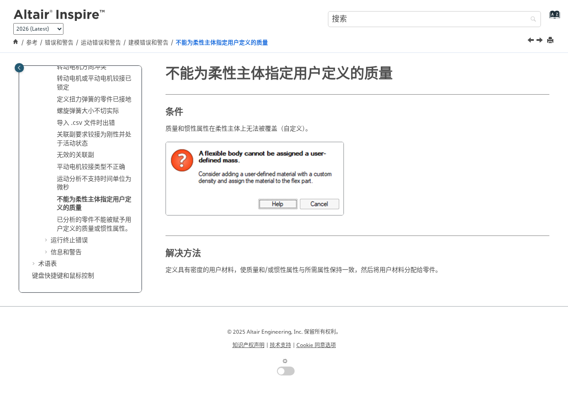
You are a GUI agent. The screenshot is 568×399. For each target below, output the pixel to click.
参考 (32, 43)
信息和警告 (66, 251)
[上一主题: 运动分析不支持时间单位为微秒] (531, 41)
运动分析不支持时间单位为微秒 (94, 183)
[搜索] (531, 19)
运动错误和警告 (101, 43)
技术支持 (280, 345)
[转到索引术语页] (552, 18)
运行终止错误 (69, 240)
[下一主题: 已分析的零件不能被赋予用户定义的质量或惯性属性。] (540, 41)
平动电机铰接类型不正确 (91, 167)
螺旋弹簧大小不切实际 (88, 111)
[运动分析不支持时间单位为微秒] (531, 41)
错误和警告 (59, 43)
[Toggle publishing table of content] (19, 67)
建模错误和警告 (148, 43)
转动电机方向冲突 (81, 66)
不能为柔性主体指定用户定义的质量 (222, 43)
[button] (53, 66)
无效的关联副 (75, 155)
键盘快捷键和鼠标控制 (63, 275)
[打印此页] (551, 41)
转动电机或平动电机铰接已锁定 (94, 83)
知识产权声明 (248, 345)
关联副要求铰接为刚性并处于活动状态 (94, 139)
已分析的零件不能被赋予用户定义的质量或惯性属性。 (94, 224)
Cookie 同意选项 (316, 345)
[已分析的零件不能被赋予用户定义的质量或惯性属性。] (540, 41)
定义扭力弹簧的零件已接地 (94, 99)
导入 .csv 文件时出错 (86, 122)
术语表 (47, 263)
